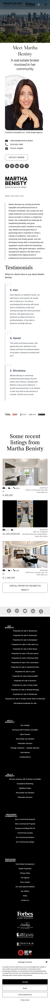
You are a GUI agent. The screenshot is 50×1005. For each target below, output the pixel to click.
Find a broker (25, 882)
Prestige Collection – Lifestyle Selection (25, 748)
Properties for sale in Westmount (25, 631)
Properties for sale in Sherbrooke (25, 694)
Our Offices (25, 891)
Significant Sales (25, 788)
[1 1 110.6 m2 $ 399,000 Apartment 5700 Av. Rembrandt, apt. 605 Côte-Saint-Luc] (25, 472)
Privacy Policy (25, 1000)
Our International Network (25, 887)
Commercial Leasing (25, 833)
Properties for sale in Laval (25, 671)
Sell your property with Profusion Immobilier (25, 779)
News (25, 896)
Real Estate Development (25, 864)
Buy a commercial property (25, 819)
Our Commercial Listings (25, 842)
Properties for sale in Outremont (25, 635)
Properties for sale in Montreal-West (25, 658)
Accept (25, 982)
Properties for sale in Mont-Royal (25, 649)
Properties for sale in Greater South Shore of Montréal (25, 699)
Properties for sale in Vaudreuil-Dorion (25, 667)
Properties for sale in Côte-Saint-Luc (25, 644)
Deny (25, 988)
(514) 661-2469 (16, 144)
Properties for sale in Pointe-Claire (25, 685)
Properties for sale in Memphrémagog (25, 690)
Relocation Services (25, 743)
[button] (46, 962)
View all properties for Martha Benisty (25, 588)
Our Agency (25, 878)
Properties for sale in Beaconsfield (25, 676)
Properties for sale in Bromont (25, 681)
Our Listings (25, 725)
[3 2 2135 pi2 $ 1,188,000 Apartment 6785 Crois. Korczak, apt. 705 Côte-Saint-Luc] (25, 554)
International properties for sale (25, 703)
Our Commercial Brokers (25, 837)
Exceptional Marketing (25, 784)
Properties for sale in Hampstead (25, 640)
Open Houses (25, 734)
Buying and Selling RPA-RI (25, 828)
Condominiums (25, 757)
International (25, 752)
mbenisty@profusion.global (21, 141)
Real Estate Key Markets (25, 739)
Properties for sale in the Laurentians (25, 662)
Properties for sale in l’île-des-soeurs (25, 653)
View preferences (25, 995)
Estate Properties (25, 868)
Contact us (25, 900)
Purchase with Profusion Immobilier (25, 730)
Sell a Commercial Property (25, 824)
